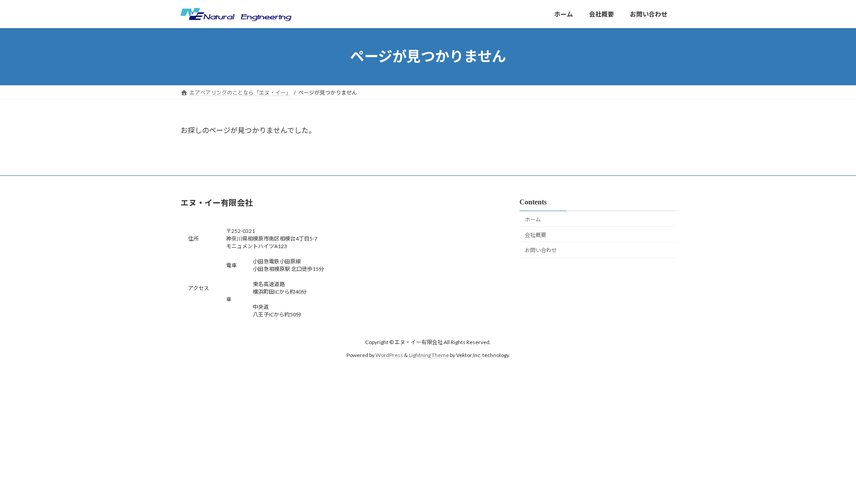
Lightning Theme (429, 354)
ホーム (533, 219)
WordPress (389, 354)
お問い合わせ (541, 250)
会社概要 (535, 234)
